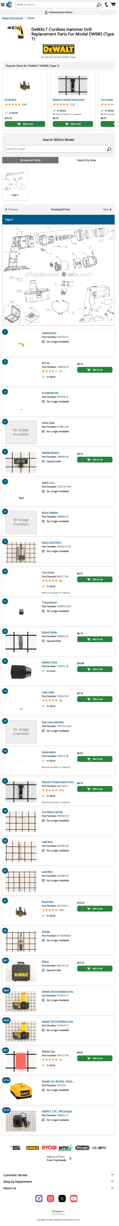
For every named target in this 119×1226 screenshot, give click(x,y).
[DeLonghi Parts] (82, 1147)
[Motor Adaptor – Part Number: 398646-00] (21, 522)
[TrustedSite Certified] (58, 1212)
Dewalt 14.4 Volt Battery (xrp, (57, 991)
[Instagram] (50, 1198)
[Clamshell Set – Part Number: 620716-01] (21, 342)
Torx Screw (48, 572)
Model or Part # (25, 4)
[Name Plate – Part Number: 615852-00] (21, 432)
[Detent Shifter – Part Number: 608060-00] (21, 642)
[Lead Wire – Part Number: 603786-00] (21, 881)
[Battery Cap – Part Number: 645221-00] (21, 1061)
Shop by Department (17, 1182)
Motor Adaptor (50, 512)
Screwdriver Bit (50, 392)
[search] (98, 5)
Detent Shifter (49, 632)
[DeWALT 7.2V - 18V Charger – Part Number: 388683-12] (21, 1121)
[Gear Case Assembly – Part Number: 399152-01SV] (21, 732)
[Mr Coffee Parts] (99, 1147)
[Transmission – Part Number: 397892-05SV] (21, 612)
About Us (9, 1188)
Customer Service (15, 1175)
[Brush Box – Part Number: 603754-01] (25, 85)
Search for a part (16, 149)
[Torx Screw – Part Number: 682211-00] (21, 582)
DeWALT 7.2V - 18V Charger (57, 1111)
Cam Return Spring (52, 811)
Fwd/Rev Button (50, 452)
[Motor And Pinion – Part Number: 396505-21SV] (21, 552)
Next (105, 209)
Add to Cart (28, 124)
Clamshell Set (49, 333)
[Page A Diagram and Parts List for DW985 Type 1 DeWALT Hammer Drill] (58, 275)
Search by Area (86, 160)
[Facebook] (39, 1198)
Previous (13, 209)
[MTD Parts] (65, 1147)
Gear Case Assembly (53, 722)
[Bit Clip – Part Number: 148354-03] (21, 372)
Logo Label (48, 692)
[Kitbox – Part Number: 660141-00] (21, 971)
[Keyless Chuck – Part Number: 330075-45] (21, 672)
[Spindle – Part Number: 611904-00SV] (21, 941)
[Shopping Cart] (113, 5)
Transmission (49, 602)
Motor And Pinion (51, 542)
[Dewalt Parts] (32, 1147)
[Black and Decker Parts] (15, 1147)
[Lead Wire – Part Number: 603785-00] (21, 851)
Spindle (46, 931)
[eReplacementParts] (9, 4)
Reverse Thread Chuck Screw (68, 99)
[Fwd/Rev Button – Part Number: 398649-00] (21, 462)
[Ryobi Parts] (49, 1147)
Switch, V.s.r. (48, 482)
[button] (2, 5)
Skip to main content (58, 15)
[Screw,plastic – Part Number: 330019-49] (21, 761)
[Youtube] (73, 1198)
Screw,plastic (49, 752)
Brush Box (10, 99)
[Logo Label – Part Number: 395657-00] (21, 702)
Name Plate (48, 422)
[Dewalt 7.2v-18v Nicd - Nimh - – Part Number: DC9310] (21, 1091)
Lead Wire (47, 841)
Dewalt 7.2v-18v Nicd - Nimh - (58, 1081)
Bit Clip (45, 362)
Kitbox (45, 961)
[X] (62, 1198)
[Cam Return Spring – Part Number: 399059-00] (21, 821)
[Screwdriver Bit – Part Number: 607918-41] (21, 402)
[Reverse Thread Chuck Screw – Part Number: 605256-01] (73, 85)
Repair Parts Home (12, 18)
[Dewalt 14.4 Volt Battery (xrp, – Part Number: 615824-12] (21, 1001)
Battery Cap (48, 1051)
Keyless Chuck (49, 662)
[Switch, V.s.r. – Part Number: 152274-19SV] (21, 492)
